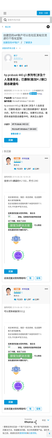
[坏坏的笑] (8, 161)
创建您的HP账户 (11, 42)
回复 (11, 140)
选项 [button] (48, 27)
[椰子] (8, 58)
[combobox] (26, 20)
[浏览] (4, 13)
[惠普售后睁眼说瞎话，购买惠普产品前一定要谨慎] (17, 48)
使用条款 (23, 433)
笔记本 (8, 27)
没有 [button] (38, 278)
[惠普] (19, 48)
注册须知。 (33, 433)
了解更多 (28, 42)
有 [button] (30, 278)
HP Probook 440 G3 (20, 124)
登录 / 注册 (43, 13)
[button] (46, 55)
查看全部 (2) (16, 133)
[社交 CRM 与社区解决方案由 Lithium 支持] (31, 421)
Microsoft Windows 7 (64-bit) (24, 129)
